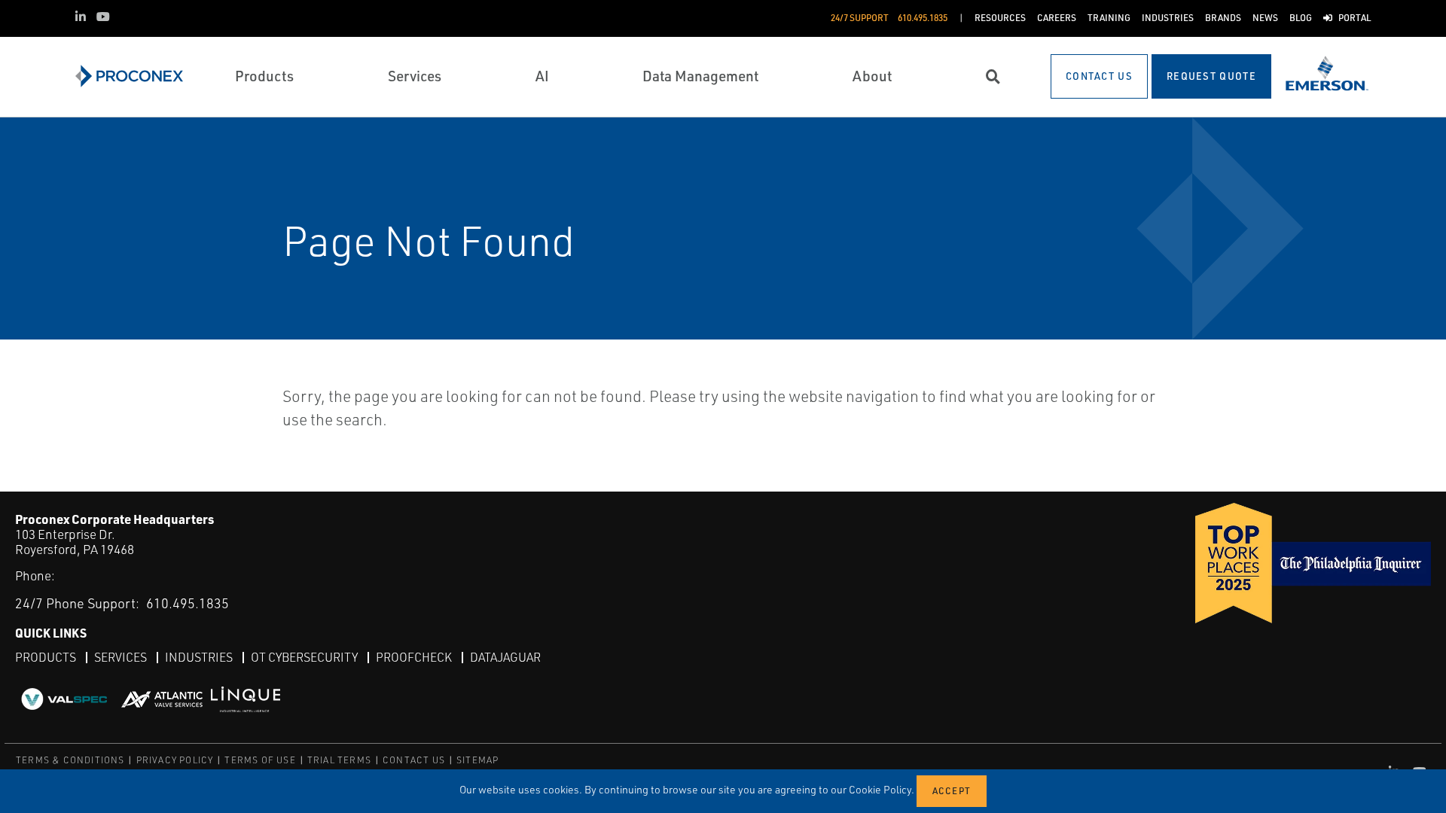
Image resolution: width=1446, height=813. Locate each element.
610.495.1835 (187, 603)
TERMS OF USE (259, 760)
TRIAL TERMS (339, 760)
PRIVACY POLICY (175, 760)
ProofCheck (414, 657)
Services (120, 657)
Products (45, 657)
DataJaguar (505, 657)
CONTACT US (414, 760)
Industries (199, 657)
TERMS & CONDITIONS (70, 760)
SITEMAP (477, 760)
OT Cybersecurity (304, 657)
